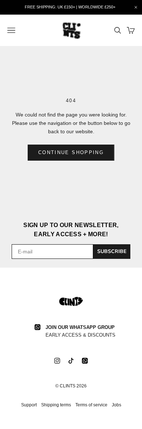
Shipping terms (56, 404)
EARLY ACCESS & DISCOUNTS (80, 335)
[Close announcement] (135, 7)
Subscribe (111, 251)
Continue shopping (71, 152)
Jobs (116, 404)
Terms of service (91, 404)
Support (29, 404)
